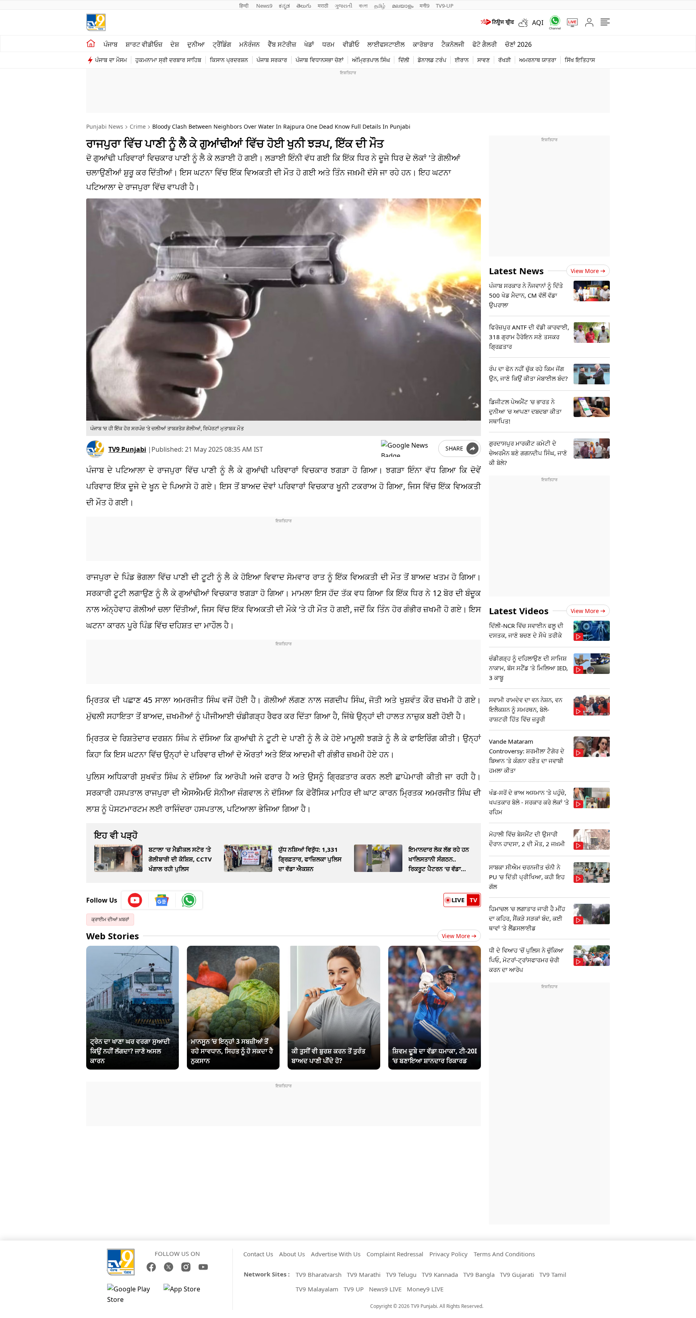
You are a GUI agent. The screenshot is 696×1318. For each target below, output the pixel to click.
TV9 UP (354, 1289)
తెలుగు (303, 5)
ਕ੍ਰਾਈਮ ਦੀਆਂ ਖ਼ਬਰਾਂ (110, 919)
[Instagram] (186, 1267)
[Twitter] (168, 1267)
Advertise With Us (335, 1254)
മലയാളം (402, 5)
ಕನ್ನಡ (284, 5)
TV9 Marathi (364, 1274)
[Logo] (96, 22)
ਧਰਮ (328, 44)
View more (585, 271)
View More (456, 936)
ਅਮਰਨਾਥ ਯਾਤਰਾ (537, 60)
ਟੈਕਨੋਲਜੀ (452, 44)
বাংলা (363, 5)
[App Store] (188, 1294)
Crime (138, 126)
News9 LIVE (385, 1289)
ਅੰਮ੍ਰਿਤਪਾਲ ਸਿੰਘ (371, 60)
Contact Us (258, 1254)
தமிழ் (379, 5)
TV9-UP (445, 5)
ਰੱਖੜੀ (504, 60)
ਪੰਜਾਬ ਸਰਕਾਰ (272, 60)
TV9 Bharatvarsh (319, 1274)
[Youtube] (135, 900)
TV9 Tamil (552, 1274)
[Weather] (525, 22)
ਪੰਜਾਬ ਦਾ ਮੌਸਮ (111, 60)
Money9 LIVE (425, 1289)
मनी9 (424, 5)
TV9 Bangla (479, 1274)
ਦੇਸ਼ (174, 44)
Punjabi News (104, 126)
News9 (264, 5)
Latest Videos (519, 611)
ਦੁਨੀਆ (196, 44)
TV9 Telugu (401, 1274)
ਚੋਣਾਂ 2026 (518, 44)
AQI (537, 22)
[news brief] (496, 22)
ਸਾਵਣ (483, 60)
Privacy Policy (448, 1254)
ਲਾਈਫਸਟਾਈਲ (386, 44)
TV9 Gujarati (517, 1274)
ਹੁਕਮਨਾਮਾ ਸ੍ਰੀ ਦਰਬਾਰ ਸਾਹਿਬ (168, 60)
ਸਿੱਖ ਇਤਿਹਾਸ (580, 60)
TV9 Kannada (440, 1274)
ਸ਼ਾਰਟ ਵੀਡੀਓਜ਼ (144, 44)
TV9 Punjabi (127, 449)
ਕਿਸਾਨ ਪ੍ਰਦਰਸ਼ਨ (229, 60)
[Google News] (162, 900)
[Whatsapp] (552, 22)
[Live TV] (569, 22)
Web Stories (112, 936)
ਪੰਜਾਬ (111, 44)
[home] (90, 43)
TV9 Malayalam (317, 1289)
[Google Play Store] (131, 1294)
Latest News (516, 271)
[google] (408, 448)
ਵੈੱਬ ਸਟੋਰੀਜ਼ (282, 44)
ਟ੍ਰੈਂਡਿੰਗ (222, 44)
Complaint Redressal (395, 1254)
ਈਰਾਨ (462, 60)
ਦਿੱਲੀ (403, 60)
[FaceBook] (151, 1267)
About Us (292, 1254)
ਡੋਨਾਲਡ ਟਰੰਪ (432, 60)
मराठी (323, 5)
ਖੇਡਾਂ (309, 44)
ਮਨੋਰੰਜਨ (249, 44)
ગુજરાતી (343, 5)
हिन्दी (244, 5)
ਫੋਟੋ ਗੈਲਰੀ (484, 44)
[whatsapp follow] (189, 900)
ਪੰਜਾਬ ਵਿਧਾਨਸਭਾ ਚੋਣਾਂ (320, 60)
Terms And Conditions (504, 1254)
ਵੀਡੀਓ (351, 44)
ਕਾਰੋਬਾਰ (423, 44)
